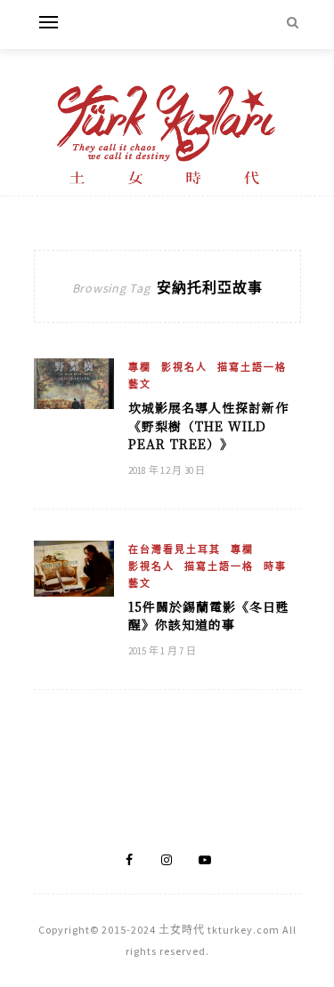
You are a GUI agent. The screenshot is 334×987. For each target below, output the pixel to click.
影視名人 (184, 367)
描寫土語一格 (252, 367)
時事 (275, 566)
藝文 (139, 384)
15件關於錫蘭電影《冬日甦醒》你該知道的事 (208, 616)
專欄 (139, 367)
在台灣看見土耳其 (174, 549)
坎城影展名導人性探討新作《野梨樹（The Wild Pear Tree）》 (208, 425)
